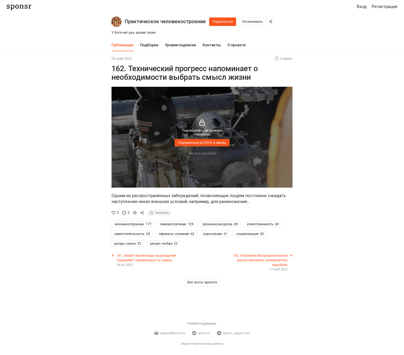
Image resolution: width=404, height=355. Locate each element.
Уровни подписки (180, 45)
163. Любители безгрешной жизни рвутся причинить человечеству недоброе (260, 260)
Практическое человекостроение (165, 21)
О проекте (236, 45)
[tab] (122, 45)
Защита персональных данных (202, 343)
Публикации (122, 45)
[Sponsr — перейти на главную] (19, 6)
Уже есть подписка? (202, 153)
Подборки (149, 45)
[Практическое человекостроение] (116, 21)
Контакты (212, 45)
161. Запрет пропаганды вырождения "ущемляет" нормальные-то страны (146, 258)
